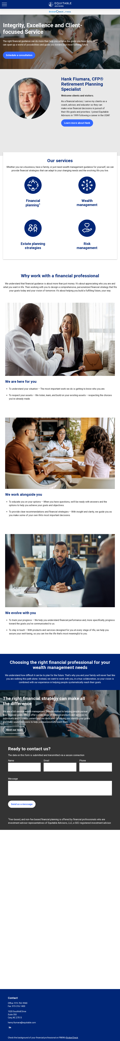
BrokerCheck (72, 1037)
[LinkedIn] (10, 1027)
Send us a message (22, 804)
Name (11, 760)
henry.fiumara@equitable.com (22, 1022)
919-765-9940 (20, 1003)
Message (13, 778)
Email (46, 760)
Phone (82, 760)
